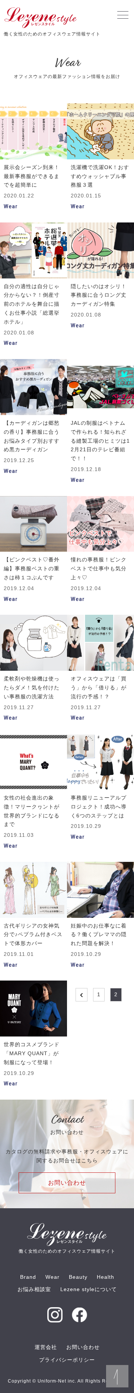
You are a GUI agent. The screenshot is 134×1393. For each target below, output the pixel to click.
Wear (52, 1277)
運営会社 (46, 1347)
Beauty (78, 1277)
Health (105, 1277)
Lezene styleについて (88, 1289)
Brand (28, 1277)
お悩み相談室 (34, 1289)
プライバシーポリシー (67, 1360)
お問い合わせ (67, 1182)
